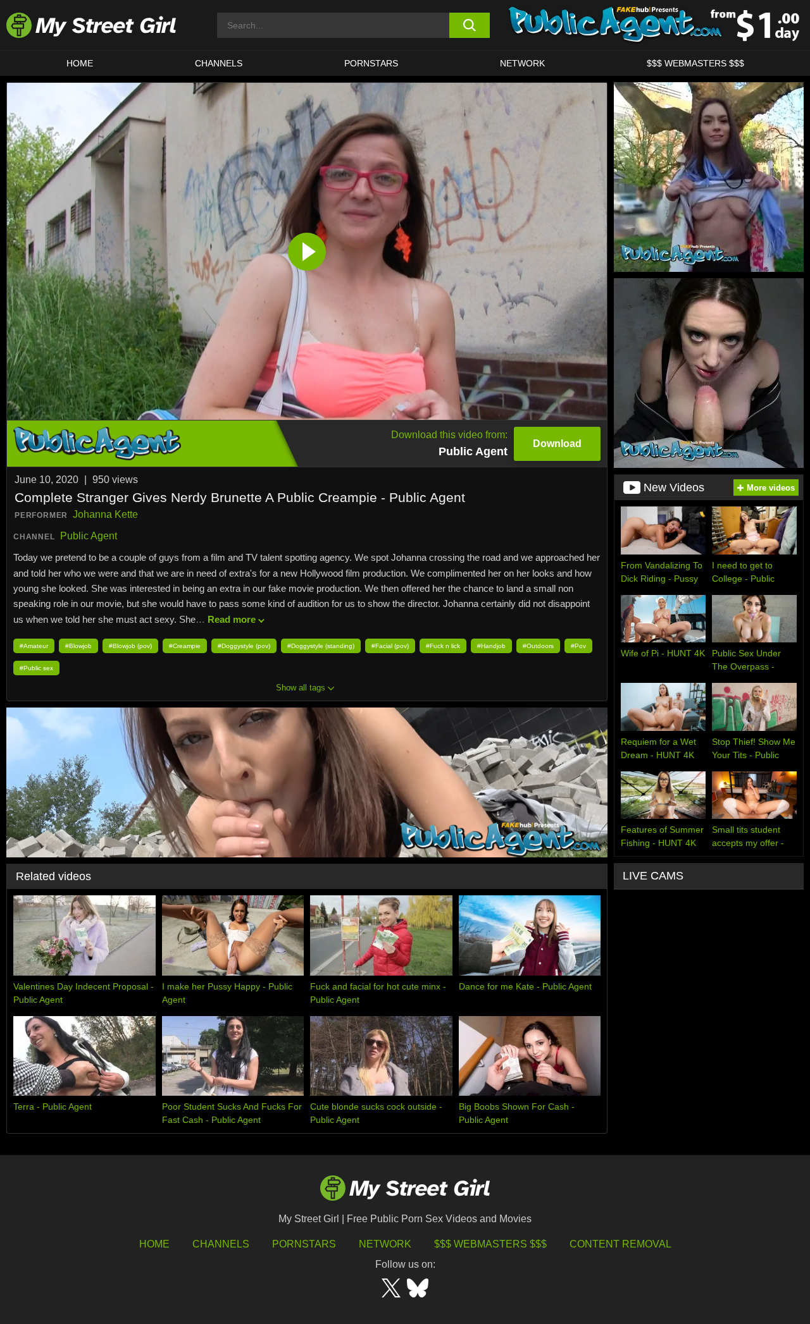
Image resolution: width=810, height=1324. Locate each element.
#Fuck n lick (443, 645)
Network (522, 63)
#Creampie (185, 645)
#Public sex (36, 668)
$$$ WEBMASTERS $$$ (695, 63)
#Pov (578, 645)
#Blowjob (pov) (130, 645)
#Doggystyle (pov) (244, 645)
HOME (79, 63)
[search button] (469, 25)
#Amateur (34, 645)
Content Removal (620, 1244)
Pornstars (371, 63)
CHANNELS (218, 63)
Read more (232, 619)
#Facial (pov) (390, 645)
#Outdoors (538, 645)
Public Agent (88, 535)
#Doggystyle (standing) (320, 645)
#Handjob (491, 645)
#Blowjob (78, 645)
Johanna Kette (105, 514)
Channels (220, 1244)
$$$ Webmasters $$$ (490, 1244)
